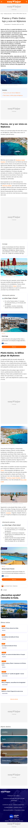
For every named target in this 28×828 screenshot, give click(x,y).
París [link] (4, 739)
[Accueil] (14, 1)
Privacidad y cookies (20, 810)
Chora (14, 286)
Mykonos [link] (5, 613)
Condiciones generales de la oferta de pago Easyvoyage (14, 799)
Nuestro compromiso (19, 804)
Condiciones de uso (7, 804)
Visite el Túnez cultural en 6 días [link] (10, 628)
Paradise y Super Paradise (13, 478)
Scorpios (8, 513)
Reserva (14, 347)
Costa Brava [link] (6, 760)
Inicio (2, 13)
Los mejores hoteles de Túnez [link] (9, 645)
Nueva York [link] (6, 746)
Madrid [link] (4, 753)
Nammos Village (6, 185)
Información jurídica (8, 810)
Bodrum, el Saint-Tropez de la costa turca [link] (12, 691)
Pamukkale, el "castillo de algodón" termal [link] (13, 673)
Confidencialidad (8, 807)
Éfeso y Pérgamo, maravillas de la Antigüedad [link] (13, 682)
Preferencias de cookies (13, 795)
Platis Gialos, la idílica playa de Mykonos (13, 95)
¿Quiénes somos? (18, 807)
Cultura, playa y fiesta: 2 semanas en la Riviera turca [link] (14, 664)
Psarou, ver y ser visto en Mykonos (11, 92)
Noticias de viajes (8, 13)
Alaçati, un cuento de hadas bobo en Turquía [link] (13, 654)
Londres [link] (4, 732)
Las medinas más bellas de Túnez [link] (10, 637)
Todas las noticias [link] (14, 699)
